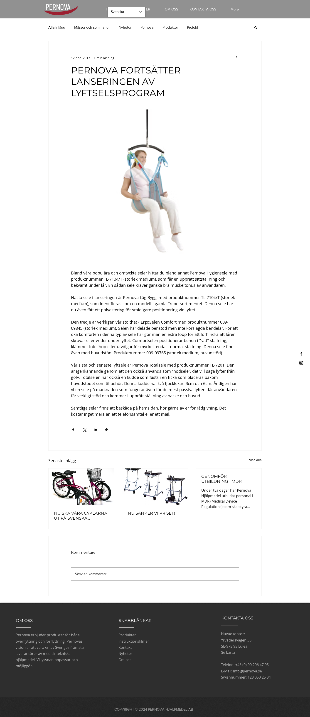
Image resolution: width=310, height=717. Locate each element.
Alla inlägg (56, 27)
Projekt (192, 27)
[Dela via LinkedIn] (95, 429)
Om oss (124, 659)
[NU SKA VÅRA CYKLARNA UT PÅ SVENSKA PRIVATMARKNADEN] (81, 486)
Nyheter (125, 27)
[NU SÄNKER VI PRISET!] (155, 486)
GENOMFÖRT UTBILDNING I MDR (221, 479)
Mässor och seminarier (92, 27)
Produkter (170, 27)
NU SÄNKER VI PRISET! (151, 513)
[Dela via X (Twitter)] (84, 429)
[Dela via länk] (106, 429)
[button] (256, 27)
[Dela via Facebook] (73, 429)
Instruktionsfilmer (133, 641)
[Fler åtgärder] (236, 57)
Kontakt (125, 647)
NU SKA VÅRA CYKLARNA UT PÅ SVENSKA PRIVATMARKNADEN (80, 516)
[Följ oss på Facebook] (301, 354)
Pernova (146, 27)
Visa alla (255, 460)
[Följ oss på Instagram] (301, 362)
